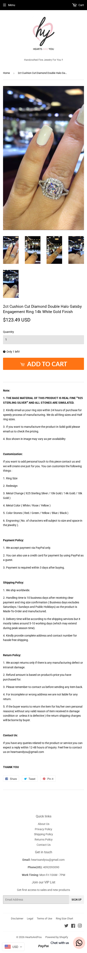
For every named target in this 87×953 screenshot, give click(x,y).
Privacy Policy (43, 829)
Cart (81, 5)
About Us (43, 824)
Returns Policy (44, 839)
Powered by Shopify (56, 937)
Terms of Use (44, 918)
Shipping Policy (43, 834)
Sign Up (76, 899)
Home (6, 72)
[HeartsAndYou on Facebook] (73, 926)
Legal (30, 918)
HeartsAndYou (33, 937)
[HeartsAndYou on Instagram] (80, 926)
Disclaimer (17, 918)
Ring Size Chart (64, 918)
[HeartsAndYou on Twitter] (66, 926)
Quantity (8, 331)
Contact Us (44, 844)
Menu (11, 5)
